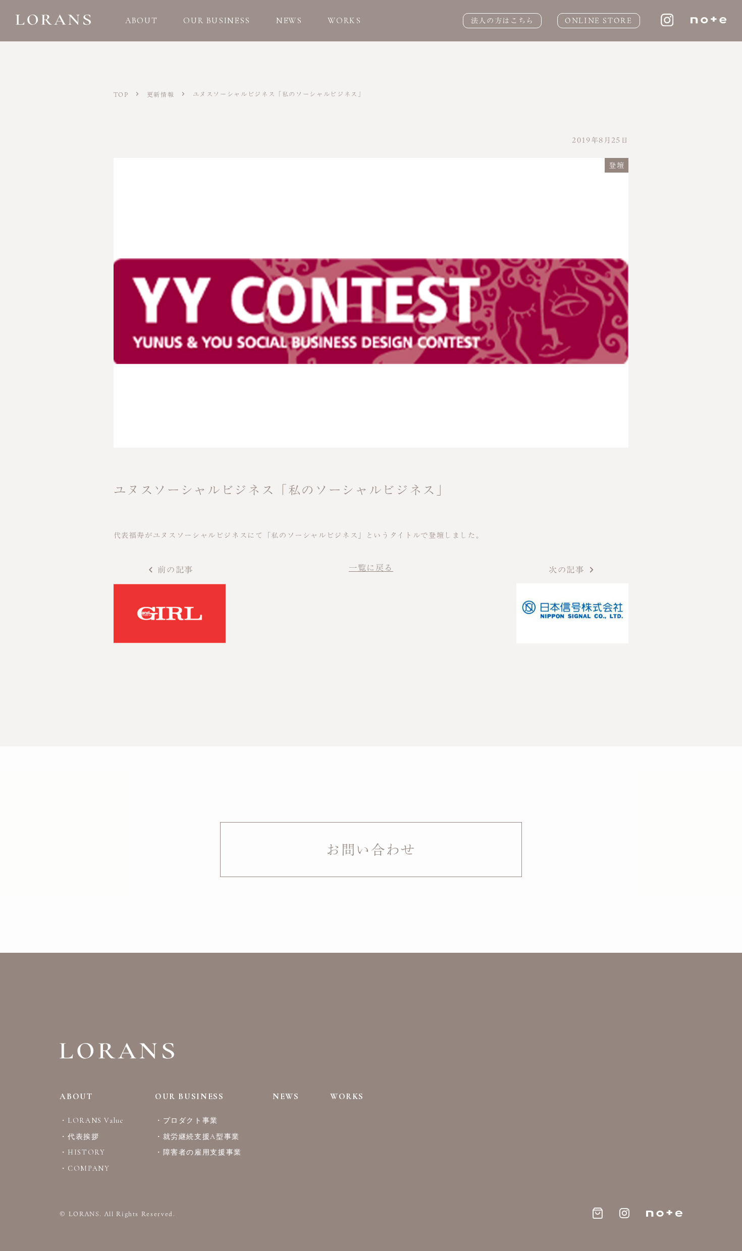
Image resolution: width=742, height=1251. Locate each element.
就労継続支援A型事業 (201, 1136)
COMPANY (89, 1168)
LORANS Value (96, 1120)
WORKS (344, 21)
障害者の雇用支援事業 (202, 1152)
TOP (122, 94)
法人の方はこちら (502, 20)
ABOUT (141, 21)
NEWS (289, 21)
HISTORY (86, 1152)
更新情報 (162, 94)
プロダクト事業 (190, 1120)
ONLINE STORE (598, 20)
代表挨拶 (83, 1136)
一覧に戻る (371, 568)
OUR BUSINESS (216, 21)
